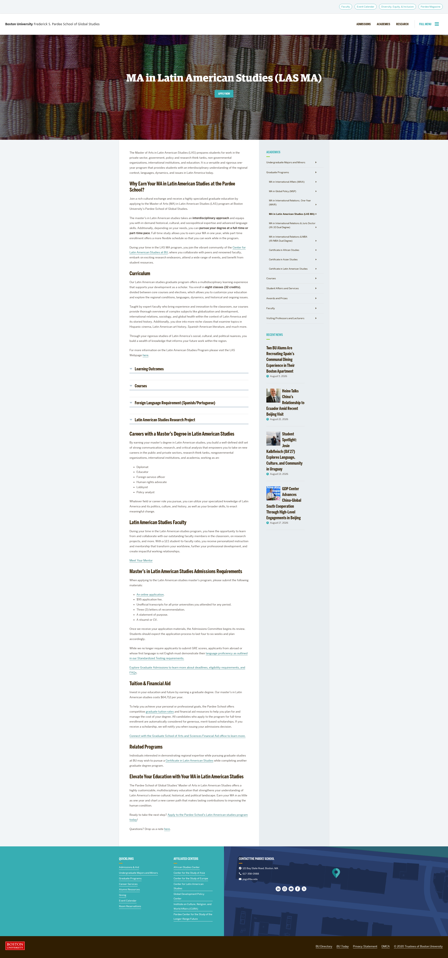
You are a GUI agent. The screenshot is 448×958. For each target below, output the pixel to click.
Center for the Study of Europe (191, 878)
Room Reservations (130, 906)
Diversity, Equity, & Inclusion (397, 6)
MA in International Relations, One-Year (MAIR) (290, 202)
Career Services (128, 884)
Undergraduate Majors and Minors (285, 162)
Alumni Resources (129, 889)
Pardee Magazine (430, 6)
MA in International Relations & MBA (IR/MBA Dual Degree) (288, 238)
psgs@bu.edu (250, 879)
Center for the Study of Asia (189, 872)
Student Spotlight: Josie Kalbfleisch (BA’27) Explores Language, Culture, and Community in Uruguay (284, 451)
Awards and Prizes (277, 298)
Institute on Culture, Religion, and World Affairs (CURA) (192, 906)
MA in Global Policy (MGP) (282, 191)
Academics (383, 24)
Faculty (345, 6)
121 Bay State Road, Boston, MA (260, 868)
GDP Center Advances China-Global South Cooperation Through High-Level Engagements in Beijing (283, 503)
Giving (122, 895)
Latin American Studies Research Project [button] (165, 419)
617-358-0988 (251, 873)
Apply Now (224, 93)
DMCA (386, 946)
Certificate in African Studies (284, 250)
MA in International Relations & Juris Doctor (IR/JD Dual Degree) (292, 225)
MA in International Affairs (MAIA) (286, 181)
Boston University (15, 945)
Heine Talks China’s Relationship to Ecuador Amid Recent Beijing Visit (285, 402)
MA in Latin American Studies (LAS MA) (291, 214)
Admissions (363, 24)
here (145, 355)
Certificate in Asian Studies (283, 259)
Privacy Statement (365, 946)
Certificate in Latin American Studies (288, 268)
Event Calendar (365, 6)
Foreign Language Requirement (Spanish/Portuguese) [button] (175, 402)
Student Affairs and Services (282, 288)
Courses (271, 278)
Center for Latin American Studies (189, 886)
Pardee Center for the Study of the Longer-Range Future (193, 916)
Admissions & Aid (129, 867)
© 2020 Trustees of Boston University (418, 946)
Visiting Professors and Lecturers (285, 318)
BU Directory (324, 946)
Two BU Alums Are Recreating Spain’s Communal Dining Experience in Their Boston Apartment (280, 359)
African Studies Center (187, 867)
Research (402, 24)
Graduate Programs (277, 172)
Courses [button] (141, 385)
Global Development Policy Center (189, 896)
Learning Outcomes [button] (149, 368)
